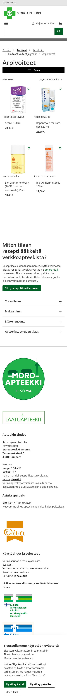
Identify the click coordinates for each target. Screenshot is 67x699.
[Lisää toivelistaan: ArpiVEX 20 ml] (29, 89)
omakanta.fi (51, 269)
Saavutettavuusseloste (15, 572)
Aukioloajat (7, 2)
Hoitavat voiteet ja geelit (22, 54)
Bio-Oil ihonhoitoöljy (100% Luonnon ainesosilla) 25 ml (17, 186)
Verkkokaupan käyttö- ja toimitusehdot (25, 568)
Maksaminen (13, 311)
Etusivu (6, 50)
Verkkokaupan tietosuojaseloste (21, 561)
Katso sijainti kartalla (14, 442)
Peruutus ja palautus (14, 576)
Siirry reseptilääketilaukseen (21, 288)
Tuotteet (22, 50)
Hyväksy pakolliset (41, 684)
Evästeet (7, 564)
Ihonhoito (38, 50)
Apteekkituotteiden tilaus (22, 331)
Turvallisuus (13, 301)
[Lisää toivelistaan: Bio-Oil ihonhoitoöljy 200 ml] (60, 148)
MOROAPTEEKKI (29, 13)
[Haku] (59, 31)
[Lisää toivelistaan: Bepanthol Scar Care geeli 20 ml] (60, 89)
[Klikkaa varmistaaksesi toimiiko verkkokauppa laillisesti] (33, 606)
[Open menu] (6, 23)
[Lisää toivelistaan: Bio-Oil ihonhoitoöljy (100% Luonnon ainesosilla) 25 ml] (29, 148)
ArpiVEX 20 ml (13, 123)
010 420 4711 (10, 503)
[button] (33, 70)
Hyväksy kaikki (15, 684)
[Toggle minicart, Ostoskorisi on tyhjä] (60, 23)
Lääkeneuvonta (15, 321)
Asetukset (12, 692)
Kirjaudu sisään (45, 23)
